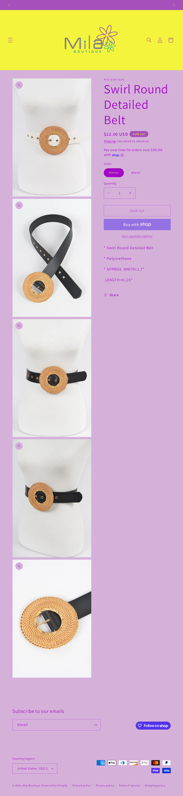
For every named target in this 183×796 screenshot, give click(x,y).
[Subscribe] (95, 725)
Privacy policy (105, 785)
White (116, 173)
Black (138, 173)
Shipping (110, 141)
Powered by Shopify (55, 785)
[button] (10, 40)
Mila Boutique (32, 785)
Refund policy (82, 785)
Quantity (110, 183)
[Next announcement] (174, 5)
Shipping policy (155, 785)
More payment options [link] (137, 236)
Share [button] (114, 295)
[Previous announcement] (9, 5)
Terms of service (129, 785)
